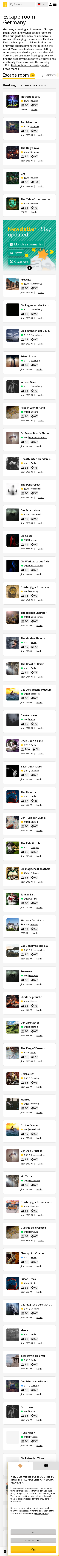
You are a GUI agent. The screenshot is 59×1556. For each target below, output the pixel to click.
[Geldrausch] (12, 1078)
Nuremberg (36, 284)
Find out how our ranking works (30, 65)
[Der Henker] (12, 1411)
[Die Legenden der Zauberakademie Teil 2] (12, 335)
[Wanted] (12, 1104)
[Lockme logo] (5, 4)
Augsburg (34, 1104)
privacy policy (41, 1513)
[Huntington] (12, 1437)
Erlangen (33, 976)
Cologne (35, 848)
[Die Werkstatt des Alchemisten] (12, 566)
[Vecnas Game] (12, 386)
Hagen (34, 1001)
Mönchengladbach (38, 437)
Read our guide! (12, 36)
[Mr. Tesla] (12, 1181)
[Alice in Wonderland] (12, 412)
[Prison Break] (12, 361)
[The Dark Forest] (12, 489)
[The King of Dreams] (12, 1053)
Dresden (33, 1437)
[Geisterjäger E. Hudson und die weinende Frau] (12, 591)
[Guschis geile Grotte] (12, 1232)
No (33, 1532)
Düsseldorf (34, 1129)
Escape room (18, 75)
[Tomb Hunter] (12, 127)
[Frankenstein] (12, 720)
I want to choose (33, 1540)
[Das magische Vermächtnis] (12, 1309)
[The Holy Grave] (12, 152)
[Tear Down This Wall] (12, 1360)
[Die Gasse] (12, 540)
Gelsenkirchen (38, 950)
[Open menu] (54, 4)
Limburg (35, 1386)
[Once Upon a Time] (12, 745)
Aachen (34, 745)
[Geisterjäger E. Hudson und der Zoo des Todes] (12, 1206)
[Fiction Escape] (12, 1129)
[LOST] (12, 178)
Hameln (34, 924)
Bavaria (34, 101)
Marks (34, 109)
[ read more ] (11, 69)
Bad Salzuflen (36, 566)
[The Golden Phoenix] (12, 643)
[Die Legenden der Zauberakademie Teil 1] (12, 309)
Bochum (33, 540)
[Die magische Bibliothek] (12, 873)
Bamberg (35, 126)
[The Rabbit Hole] (12, 848)
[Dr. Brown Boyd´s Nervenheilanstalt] (12, 438)
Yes (33, 1549)
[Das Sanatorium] (12, 514)
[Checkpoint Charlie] (12, 1258)
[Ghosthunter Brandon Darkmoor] (12, 463)
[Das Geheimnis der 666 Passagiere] (12, 950)
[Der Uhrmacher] (12, 1027)
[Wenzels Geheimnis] (12, 924)
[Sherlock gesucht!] (12, 1001)
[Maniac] (12, 1334)
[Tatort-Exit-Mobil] (12, 771)
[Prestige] (12, 284)
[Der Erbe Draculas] (12, 1155)
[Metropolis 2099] (12, 101)
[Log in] (50, 4)
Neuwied (35, 1078)
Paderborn (34, 694)
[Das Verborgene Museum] (12, 694)
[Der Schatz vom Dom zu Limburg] (12, 1386)
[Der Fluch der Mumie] (12, 822)
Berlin (34, 463)
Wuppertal (36, 489)
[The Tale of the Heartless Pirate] (12, 203)
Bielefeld (33, 822)
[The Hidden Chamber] (12, 617)
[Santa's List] (12, 899)
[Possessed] (12, 976)
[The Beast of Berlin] (12, 668)
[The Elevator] (12, 796)
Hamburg (33, 591)
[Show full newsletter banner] (29, 268)
